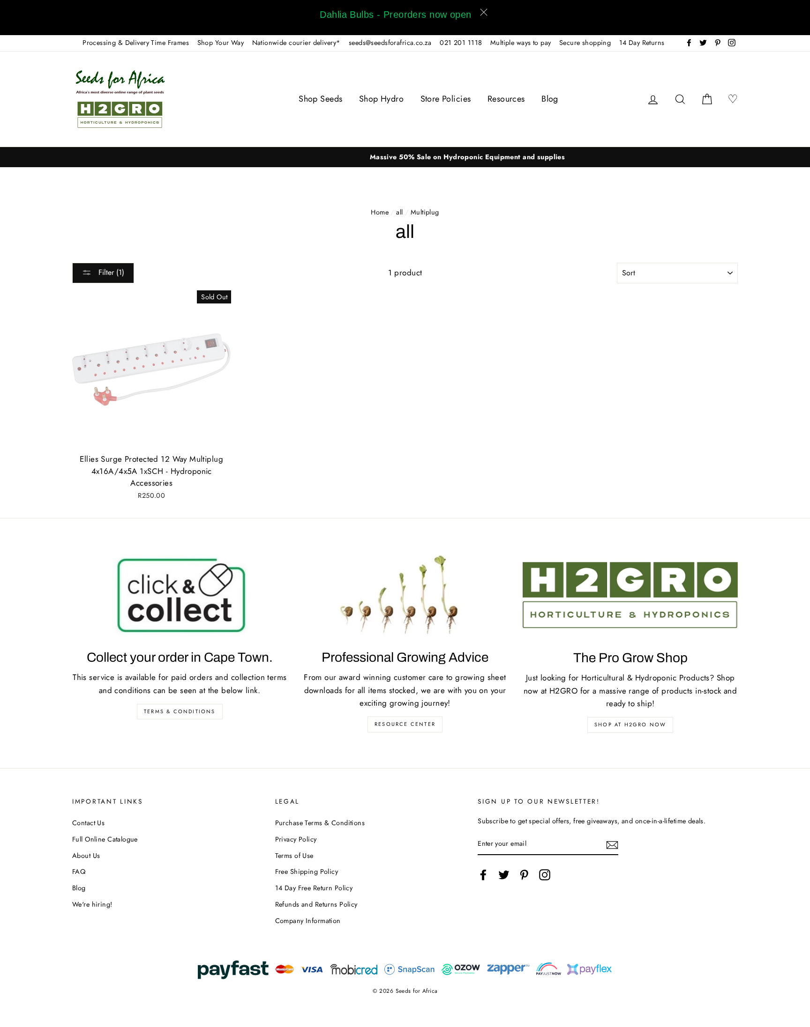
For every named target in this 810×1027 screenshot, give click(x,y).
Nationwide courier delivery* (296, 42)
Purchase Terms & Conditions (320, 823)
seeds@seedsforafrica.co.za (390, 42)
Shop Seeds (320, 99)
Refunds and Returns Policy (316, 904)
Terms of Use (294, 855)
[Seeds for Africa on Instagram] (544, 875)
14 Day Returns (642, 42)
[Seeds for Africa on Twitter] (504, 875)
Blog (549, 99)
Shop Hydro (381, 99)
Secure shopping (585, 42)
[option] (405, 157)
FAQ (78, 871)
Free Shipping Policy (306, 871)
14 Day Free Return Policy (314, 888)
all (399, 212)
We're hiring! (92, 904)
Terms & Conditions (180, 711)
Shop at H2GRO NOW (630, 724)
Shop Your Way (220, 42)
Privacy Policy (296, 839)
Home (380, 212)
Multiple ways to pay (520, 42)
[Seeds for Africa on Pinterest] (524, 875)
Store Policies (445, 99)
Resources (506, 99)
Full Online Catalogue (105, 839)
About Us (86, 855)
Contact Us (88, 823)
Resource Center (405, 724)
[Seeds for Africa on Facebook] (483, 875)
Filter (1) (110, 272)
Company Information (308, 920)
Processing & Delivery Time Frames (135, 42)
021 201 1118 (461, 42)
